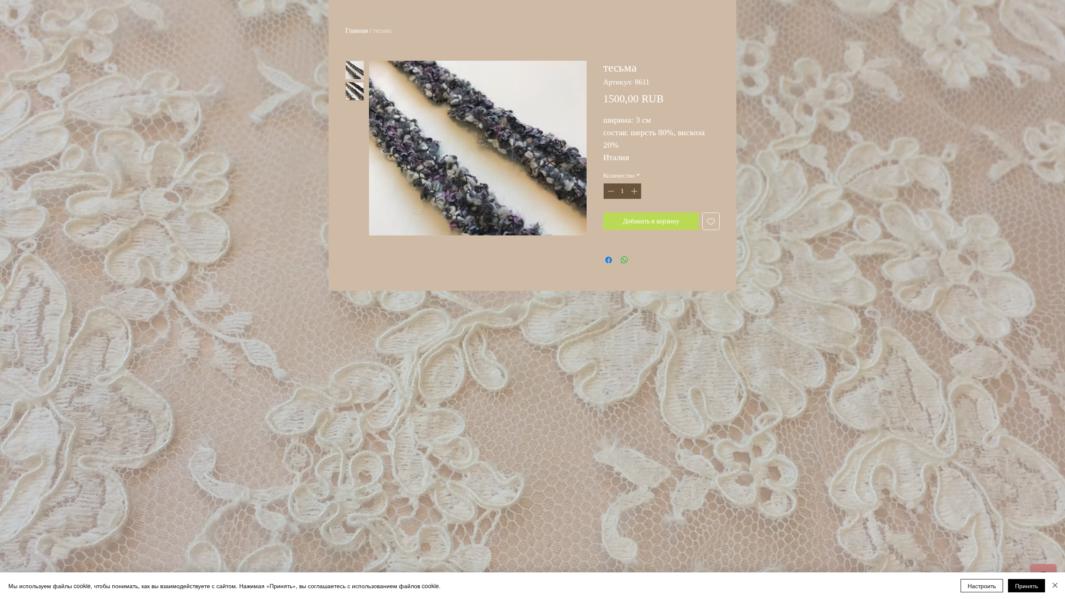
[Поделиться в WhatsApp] (624, 260)
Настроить (982, 586)
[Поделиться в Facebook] (609, 260)
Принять (1026, 586)
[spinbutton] (622, 191)
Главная (356, 30)
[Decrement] (610, 191)
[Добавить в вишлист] (711, 221)
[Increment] (635, 191)
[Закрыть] (1055, 585)
